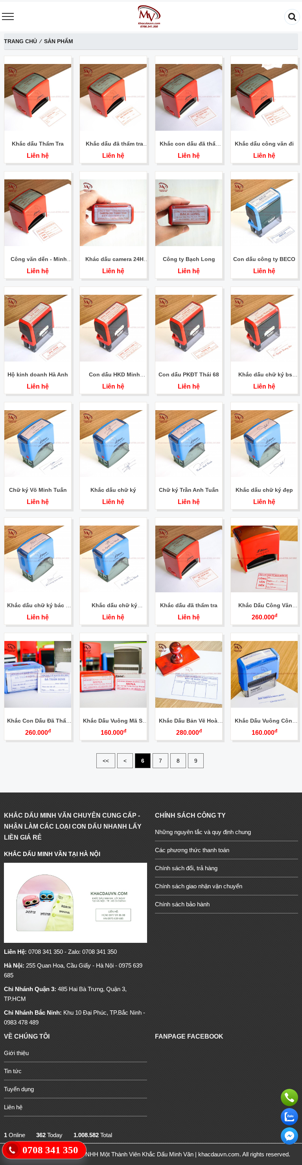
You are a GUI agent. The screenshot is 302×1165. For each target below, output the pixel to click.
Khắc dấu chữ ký (113, 490)
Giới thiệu (16, 1053)
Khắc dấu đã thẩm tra (188, 605)
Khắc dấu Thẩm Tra (38, 144)
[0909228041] (289, 1115)
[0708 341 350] (289, 1095)
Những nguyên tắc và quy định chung (203, 832)
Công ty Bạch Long (189, 259)
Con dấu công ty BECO (264, 259)
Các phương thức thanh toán (192, 850)
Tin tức (13, 1071)
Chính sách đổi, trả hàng (186, 868)
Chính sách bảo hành (182, 904)
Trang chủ (20, 41)
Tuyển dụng (19, 1089)
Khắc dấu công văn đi (264, 144)
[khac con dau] (148, 17)
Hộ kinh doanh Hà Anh (37, 374)
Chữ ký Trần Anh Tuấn (189, 490)
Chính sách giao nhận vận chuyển (198, 886)
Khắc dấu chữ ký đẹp (264, 490)
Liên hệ (38, 155)
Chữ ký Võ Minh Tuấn (38, 490)
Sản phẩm (58, 41)
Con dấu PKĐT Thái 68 (188, 374)
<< (106, 761)
